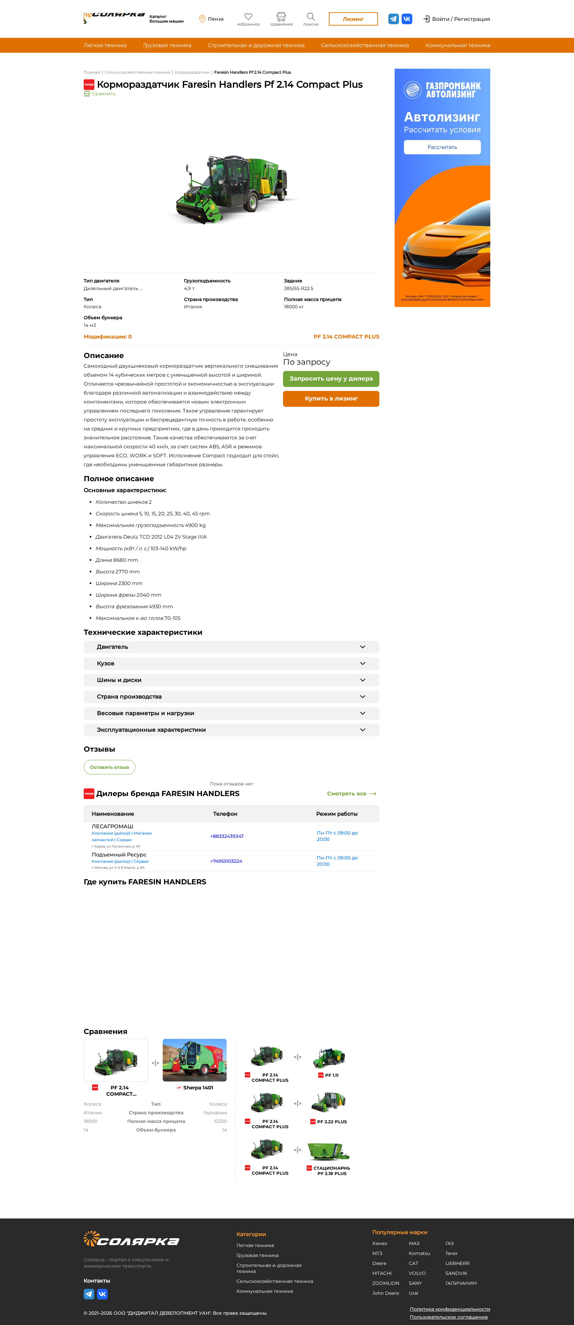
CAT (413, 1263)
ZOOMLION (385, 1283)
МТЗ (377, 1253)
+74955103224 (226, 861)
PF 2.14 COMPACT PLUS (346, 336)
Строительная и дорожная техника (256, 45)
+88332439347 (226, 836)
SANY (415, 1283)
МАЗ (414, 1243)
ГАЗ (449, 1243)
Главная (92, 72)
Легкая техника (105, 45)
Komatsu (419, 1253)
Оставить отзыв (109, 767)
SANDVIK (456, 1273)
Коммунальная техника (458, 45)
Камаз (379, 1243)
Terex (451, 1253)
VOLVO (417, 1273)
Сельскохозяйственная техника (365, 45)
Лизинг (353, 19)
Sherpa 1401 (198, 1087)
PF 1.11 (331, 1075)
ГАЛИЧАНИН (461, 1283)
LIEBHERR (457, 1263)
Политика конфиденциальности (450, 1309)
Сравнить (104, 94)
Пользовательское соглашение (449, 1317)
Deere (379, 1263)
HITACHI (382, 1273)
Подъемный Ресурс (119, 854)
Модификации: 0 (108, 336)
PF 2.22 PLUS (332, 1121)
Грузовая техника (167, 45)
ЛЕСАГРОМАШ (113, 826)
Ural (413, 1293)
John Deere (385, 1293)
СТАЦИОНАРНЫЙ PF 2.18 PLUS (334, 1170)
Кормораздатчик (192, 72)
